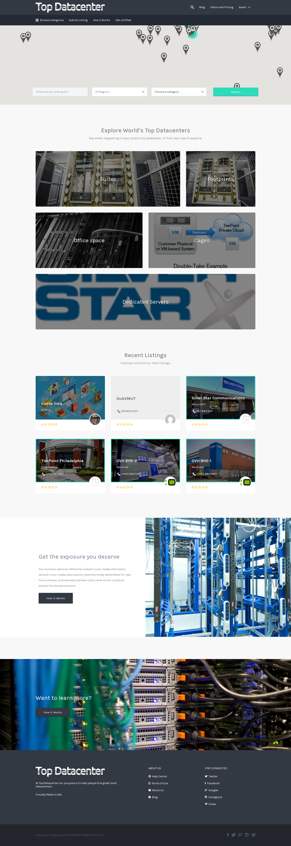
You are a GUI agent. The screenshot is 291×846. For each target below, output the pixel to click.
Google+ (213, 790)
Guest (242, 7)
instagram (247, 835)
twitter (233, 835)
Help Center (159, 776)
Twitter (213, 776)
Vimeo (212, 804)
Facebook (213, 783)
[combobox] (178, 92)
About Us (158, 790)
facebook (228, 835)
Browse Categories (52, 20)
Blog (202, 7)
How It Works (101, 20)
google (240, 835)
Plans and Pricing (221, 7)
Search (236, 92)
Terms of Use (160, 783)
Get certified (123, 20)
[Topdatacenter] (70, 771)
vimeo (253, 835)
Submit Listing (78, 20)
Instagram (215, 797)
